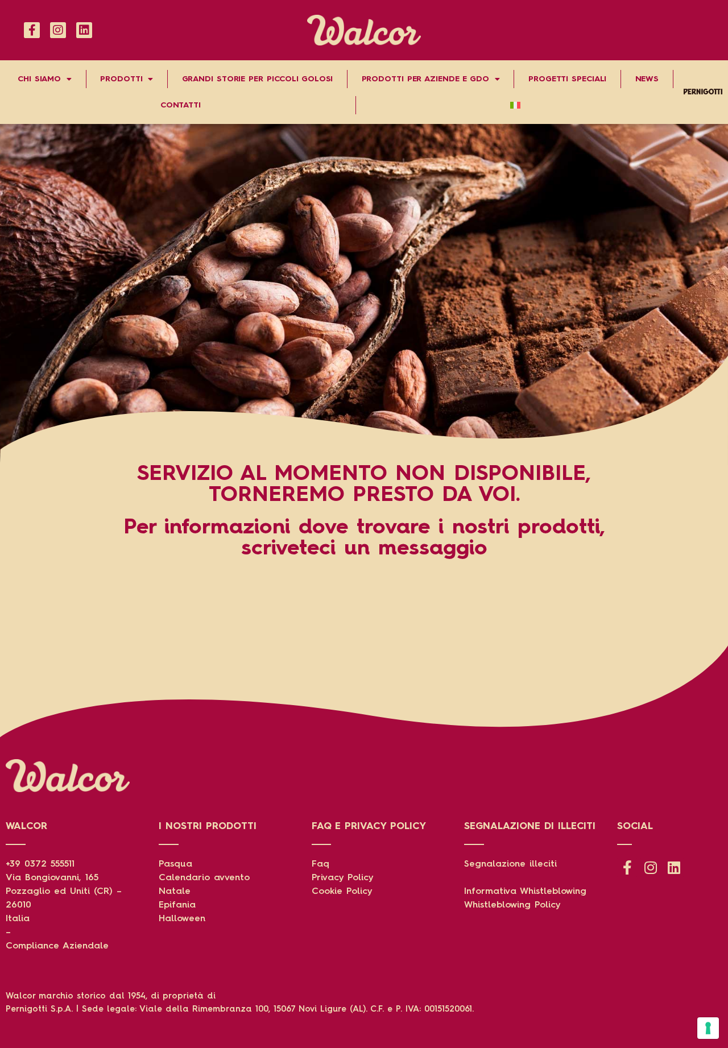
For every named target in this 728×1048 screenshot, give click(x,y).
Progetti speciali (567, 79)
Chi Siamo (39, 79)
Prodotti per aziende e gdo (425, 79)
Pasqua (175, 864)
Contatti (180, 105)
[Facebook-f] (32, 30)
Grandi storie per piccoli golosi (257, 79)
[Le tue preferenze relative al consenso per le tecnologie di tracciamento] (708, 1028)
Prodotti (121, 79)
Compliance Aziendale (57, 946)
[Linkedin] (84, 30)
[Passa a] (515, 105)
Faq (320, 864)
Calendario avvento (204, 878)
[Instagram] (58, 30)
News (647, 79)
